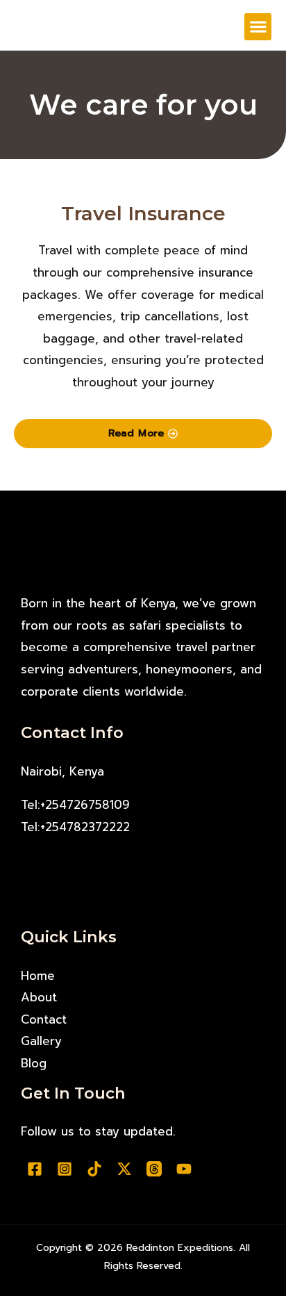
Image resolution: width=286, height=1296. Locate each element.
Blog (34, 1063)
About (39, 997)
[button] (257, 26)
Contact (44, 1019)
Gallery (41, 1041)
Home (38, 976)
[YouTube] (184, 1169)
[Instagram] (64, 1169)
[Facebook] (35, 1169)
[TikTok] (94, 1169)
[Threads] (154, 1169)
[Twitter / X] (124, 1169)
